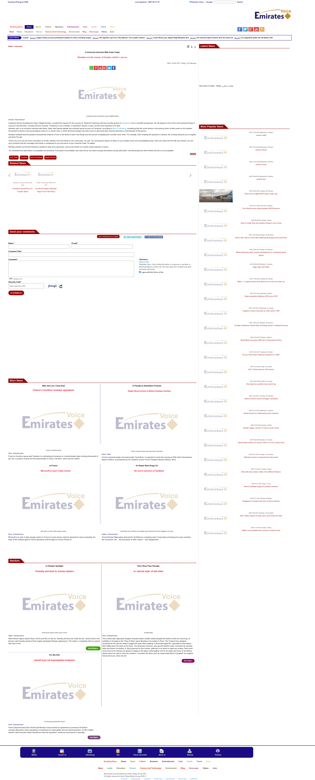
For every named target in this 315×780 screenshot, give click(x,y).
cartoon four (261, 179)
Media (10, 46)
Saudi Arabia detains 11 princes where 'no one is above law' (261, 443)
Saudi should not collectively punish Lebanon (261, 413)
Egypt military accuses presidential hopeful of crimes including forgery (44, 38)
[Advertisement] (121, 12)
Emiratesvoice (158, 779)
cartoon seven (261, 164)
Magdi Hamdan (50, 157)
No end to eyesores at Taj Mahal (149, 471)
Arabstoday (124, 779)
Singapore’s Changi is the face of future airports (261, 501)
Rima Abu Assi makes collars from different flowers (261, 472)
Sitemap (190, 755)
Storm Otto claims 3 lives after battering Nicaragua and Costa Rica (261, 238)
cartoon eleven (261, 150)
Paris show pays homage (148, 566)
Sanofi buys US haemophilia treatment (54, 660)
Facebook (126, 123)
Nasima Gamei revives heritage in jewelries (261, 399)
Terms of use (144, 262)
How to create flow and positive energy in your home (261, 223)
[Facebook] (153, 238)
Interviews (19, 46)
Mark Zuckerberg (119, 128)
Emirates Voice (197, 2)
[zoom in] (188, 46)
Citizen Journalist (140, 755)
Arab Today (14, 157)
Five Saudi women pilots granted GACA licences (261, 208)
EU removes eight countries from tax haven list (195, 38)
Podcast (218, 755)
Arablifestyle (193, 779)
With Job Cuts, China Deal (53, 386)
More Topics (93, 648)
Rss (118, 755)
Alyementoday (182, 779)
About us (162, 755)
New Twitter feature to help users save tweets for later (261, 516)
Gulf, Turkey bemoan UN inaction (261, 369)
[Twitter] (132, 238)
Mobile (34, 755)
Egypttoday (147, 779)
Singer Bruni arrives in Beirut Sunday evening (149, 391)
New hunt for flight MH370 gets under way (261, 194)
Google (209, 2)
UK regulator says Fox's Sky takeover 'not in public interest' (102, 38)
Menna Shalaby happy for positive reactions (261, 486)
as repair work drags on (147, 466)
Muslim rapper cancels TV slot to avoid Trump (261, 428)
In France (53, 466)
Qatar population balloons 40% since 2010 (261, 296)
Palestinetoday (170, 779)
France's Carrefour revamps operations (53, 390)
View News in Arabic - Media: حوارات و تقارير (216, 86)
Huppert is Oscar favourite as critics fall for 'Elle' (261, 311)
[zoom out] (195, 46)
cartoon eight (261, 135)
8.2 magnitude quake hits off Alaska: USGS (238, 38)
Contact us (62, 755)
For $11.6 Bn (54, 655)
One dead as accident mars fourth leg (261, 384)
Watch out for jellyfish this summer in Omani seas (261, 530)
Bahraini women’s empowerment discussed (261, 457)
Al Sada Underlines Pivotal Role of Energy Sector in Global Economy (261, 325)
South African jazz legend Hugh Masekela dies (151, 38)
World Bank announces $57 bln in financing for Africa (261, 340)
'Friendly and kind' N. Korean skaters (54, 571)
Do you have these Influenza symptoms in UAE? (261, 355)
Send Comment (16, 293)
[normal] (191, 46)
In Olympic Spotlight (54, 566)
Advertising (90, 755)
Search (240, 2)
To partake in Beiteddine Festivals (146, 386)
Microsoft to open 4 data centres (56, 471)
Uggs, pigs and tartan (261, 267)
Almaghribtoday (135, 779)
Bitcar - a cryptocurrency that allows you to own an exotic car (261, 282)
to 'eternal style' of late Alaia (148, 571)
